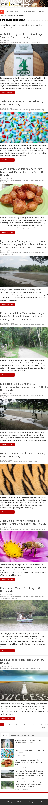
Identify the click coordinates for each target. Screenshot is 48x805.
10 (24, 725)
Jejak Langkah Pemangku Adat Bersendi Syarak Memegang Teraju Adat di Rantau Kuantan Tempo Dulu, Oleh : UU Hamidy (23, 244)
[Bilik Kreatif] (24, 3)
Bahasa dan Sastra (8, 42)
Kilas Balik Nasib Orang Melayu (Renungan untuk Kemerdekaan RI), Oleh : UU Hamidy (24, 387)
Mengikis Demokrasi (6, 182)
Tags (33, 735)
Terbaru (5, 735)
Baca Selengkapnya (7, 92)
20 (29, 725)
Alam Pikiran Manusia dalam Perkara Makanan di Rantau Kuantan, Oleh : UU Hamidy (22, 172)
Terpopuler (15, 735)
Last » (43, 727)
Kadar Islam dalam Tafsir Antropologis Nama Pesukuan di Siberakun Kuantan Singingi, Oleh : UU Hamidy (22, 316)
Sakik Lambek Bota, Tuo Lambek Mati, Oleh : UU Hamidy (24, 12)
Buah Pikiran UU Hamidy (22, 42)
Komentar (25, 735)
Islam (32, 110)
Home (2, 16)
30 (33, 725)
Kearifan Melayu (36, 42)
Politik (35, 462)
